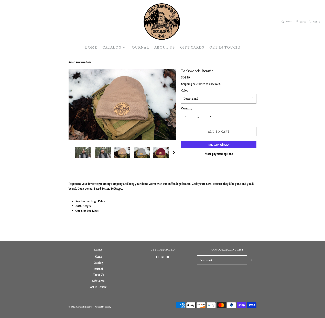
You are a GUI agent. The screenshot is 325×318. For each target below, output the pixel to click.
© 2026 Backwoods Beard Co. (81, 306)
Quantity (186, 108)
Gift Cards (192, 47)
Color (184, 90)
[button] (71, 152)
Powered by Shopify (103, 306)
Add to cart (219, 131)
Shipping (186, 84)
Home (91, 47)
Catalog (98, 263)
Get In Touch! (225, 47)
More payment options (219, 154)
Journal (139, 47)
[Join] (251, 260)
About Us (164, 47)
